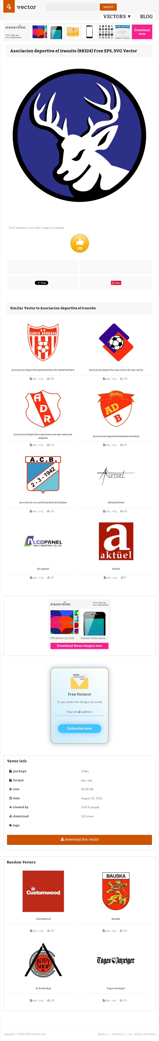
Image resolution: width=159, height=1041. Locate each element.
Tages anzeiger (115, 988)
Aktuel (116, 569)
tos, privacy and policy (142, 1034)
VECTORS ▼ (117, 16)
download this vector (82, 839)
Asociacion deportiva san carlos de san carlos (116, 370)
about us (103, 1034)
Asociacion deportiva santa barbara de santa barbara (43, 370)
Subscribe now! (79, 728)
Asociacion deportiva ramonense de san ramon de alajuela (43, 436)
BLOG (146, 16)
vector (26, 7)
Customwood (43, 919)
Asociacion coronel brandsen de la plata (43, 502)
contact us (118, 1034)
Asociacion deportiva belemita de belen (116, 436)
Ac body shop (43, 988)
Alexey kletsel (116, 502)
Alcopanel (43, 569)
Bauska (116, 919)
